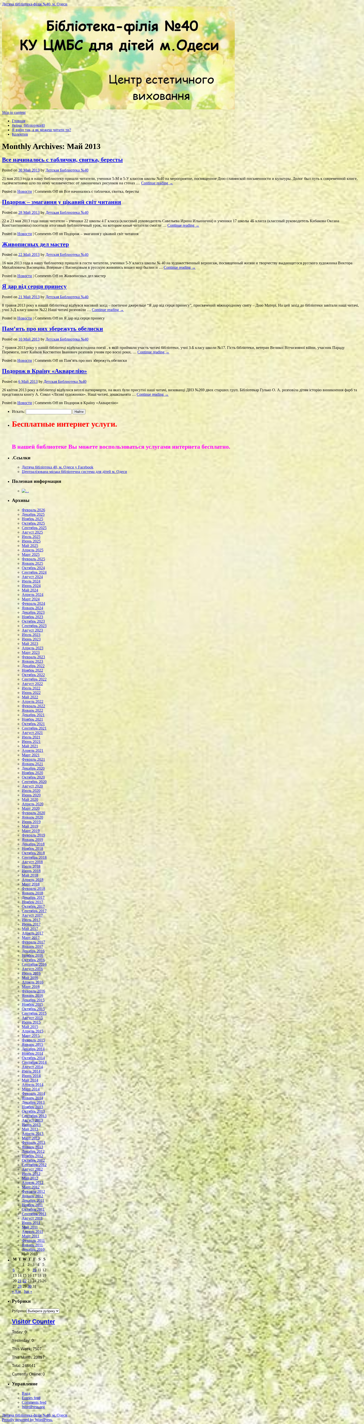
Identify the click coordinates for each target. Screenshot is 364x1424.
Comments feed (34, 1402)
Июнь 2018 (31, 871)
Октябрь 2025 (33, 523)
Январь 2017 (32, 946)
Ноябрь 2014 (32, 1053)
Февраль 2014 (33, 1093)
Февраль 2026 (33, 510)
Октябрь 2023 (33, 621)
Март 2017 (31, 937)
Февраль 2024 (33, 603)
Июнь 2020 (31, 795)
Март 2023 (31, 652)
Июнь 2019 (31, 822)
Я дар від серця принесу (34, 286)
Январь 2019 (32, 839)
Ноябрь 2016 (32, 955)
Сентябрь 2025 (34, 528)
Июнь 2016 (31, 973)
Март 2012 (31, 1187)
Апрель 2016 (32, 982)
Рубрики (19, 1311)
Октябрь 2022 (33, 675)
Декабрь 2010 (33, 1249)
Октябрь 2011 (33, 1209)
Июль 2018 (31, 866)
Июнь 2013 (31, 1125)
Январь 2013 (32, 1147)
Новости (24, 191)
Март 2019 (31, 831)
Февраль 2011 (33, 1240)
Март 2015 (31, 1035)
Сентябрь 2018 (34, 857)
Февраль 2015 (33, 1040)
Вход (26, 1393)
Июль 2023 (31, 635)
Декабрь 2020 (33, 768)
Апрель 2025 (32, 550)
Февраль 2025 (33, 559)
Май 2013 (30, 1129)
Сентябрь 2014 (34, 1062)
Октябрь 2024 (33, 568)
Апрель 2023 (32, 648)
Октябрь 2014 (33, 1058)
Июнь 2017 (31, 924)
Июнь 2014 (31, 1076)
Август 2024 (32, 577)
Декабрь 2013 (33, 1102)
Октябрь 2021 (33, 724)
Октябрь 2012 (33, 1160)
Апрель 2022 (32, 701)
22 (24, 1281)
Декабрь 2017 (33, 897)
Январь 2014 (32, 1098)
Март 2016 (31, 986)
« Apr (16, 1291)
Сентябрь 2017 (34, 911)
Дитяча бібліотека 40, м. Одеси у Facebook (57, 467)
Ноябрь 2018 (32, 848)
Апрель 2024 (32, 594)
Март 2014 (31, 1089)
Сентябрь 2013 (34, 1116)
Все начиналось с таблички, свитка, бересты (62, 159)
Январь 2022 (32, 710)
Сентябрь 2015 (34, 1013)
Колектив (20, 134)
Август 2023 (32, 630)
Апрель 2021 (32, 750)
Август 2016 (32, 969)
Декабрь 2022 (33, 666)
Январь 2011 (32, 1245)
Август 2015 (32, 1018)
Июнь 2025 (31, 541)
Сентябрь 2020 (34, 782)
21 (20, 1281)
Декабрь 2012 (33, 1151)
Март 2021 (31, 755)
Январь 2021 (32, 764)
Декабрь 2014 (33, 1049)
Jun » (28, 1291)
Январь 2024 (32, 608)
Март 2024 (31, 599)
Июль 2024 (31, 581)
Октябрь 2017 (33, 906)
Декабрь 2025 (33, 514)
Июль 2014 (31, 1071)
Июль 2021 (31, 737)
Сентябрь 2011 (34, 1214)
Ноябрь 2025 (32, 519)
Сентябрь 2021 (34, 728)
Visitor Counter (33, 1321)
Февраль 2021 (33, 759)
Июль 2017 (31, 920)
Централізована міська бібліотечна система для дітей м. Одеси (74, 471)
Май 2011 (30, 1227)
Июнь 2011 (31, 1223)
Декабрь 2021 (33, 715)
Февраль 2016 (33, 991)
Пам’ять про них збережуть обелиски (52, 328)
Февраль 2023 (33, 657)
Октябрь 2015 (33, 1009)
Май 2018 (30, 875)
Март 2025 (31, 554)
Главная (18, 121)
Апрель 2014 (32, 1084)
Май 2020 (30, 799)
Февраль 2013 (33, 1142)
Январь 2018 (32, 893)
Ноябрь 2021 (32, 719)
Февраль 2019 (33, 835)
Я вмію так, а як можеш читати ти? (41, 130)
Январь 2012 (32, 1196)
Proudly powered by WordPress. (27, 1420)
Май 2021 (30, 746)
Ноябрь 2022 (32, 670)
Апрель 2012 (32, 1182)
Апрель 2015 (32, 1031)
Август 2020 (32, 786)
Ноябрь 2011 (32, 1205)
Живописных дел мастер (35, 244)
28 (20, 1286)
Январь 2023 (32, 661)
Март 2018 (31, 884)
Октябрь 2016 (33, 960)
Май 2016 (30, 978)
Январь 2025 (32, 563)
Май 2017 (30, 929)
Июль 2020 (31, 790)
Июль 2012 (31, 1174)
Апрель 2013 (32, 1133)
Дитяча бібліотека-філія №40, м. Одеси (34, 4)
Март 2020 (31, 808)
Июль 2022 (31, 688)
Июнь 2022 (31, 692)
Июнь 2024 (31, 586)
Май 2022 (30, 697)
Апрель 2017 (32, 933)
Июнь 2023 (31, 639)
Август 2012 (32, 1169)
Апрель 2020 (32, 804)
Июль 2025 (31, 537)
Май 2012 (30, 1178)
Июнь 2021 (31, 741)
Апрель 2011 (32, 1231)
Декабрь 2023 (33, 612)
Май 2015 (30, 1027)
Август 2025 (32, 532)
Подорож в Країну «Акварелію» (44, 371)
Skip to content (14, 112)
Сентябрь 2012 (34, 1165)
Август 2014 (32, 1067)
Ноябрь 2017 (32, 902)
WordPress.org (33, 1407)
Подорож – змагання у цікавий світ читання (61, 202)
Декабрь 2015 (33, 1000)
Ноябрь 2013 (32, 1107)
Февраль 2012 (33, 1191)
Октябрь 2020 (33, 777)
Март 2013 (31, 1138)
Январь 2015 (32, 1044)
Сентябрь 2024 (34, 572)
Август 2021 (32, 733)
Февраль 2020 (33, 813)
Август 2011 (32, 1218)
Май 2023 (30, 643)
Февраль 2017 (33, 942)
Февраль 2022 (33, 706)
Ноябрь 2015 (32, 1004)
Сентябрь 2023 (34, 626)
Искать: (18, 411)
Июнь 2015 (31, 1022)
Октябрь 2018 (33, 853)
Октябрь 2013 (33, 1111)
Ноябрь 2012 (32, 1156)
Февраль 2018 (33, 888)
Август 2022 (32, 684)
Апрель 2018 (32, 880)
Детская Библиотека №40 (67, 170)
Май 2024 (30, 590)
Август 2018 (32, 862)
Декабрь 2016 (33, 951)
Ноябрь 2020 (32, 773)
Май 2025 (30, 545)
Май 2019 (30, 826)
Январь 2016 (32, 995)
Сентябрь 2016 (34, 964)
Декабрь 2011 (33, 1200)
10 (34, 1270)
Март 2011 (30, 1236)
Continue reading (157, 183)
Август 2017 (32, 915)
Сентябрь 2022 (34, 679)
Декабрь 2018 (33, 844)
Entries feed (31, 1398)
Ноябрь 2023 (32, 617)
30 (29, 1286)
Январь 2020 (32, 817)
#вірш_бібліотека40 (28, 125)
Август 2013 (32, 1120)
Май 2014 (30, 1080)
